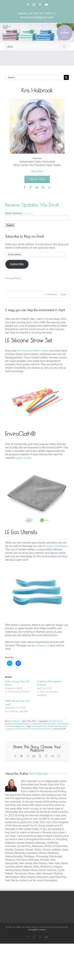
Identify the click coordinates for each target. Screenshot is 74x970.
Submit (10, 225)
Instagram (41, 645)
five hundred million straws (33, 350)
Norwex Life (28, 728)
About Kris (37, 171)
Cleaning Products (39, 726)
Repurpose (19, 726)
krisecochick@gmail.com (37, 17)
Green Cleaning (55, 726)
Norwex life (56, 723)
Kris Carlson (16, 728)
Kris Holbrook (14, 721)
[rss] (43, 187)
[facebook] (24, 187)
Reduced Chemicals (42, 728)
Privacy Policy (13, 278)
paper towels (23, 457)
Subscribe (17, 264)
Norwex (46, 723)
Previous (52, 294)
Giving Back (18, 723)
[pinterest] (30, 187)
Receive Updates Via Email (32, 205)
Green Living (29, 723)
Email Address (19, 213)
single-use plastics (57, 546)
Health (39, 723)
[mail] (49, 187)
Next (63, 294)
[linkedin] (37, 187)
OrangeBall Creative (37, 929)
